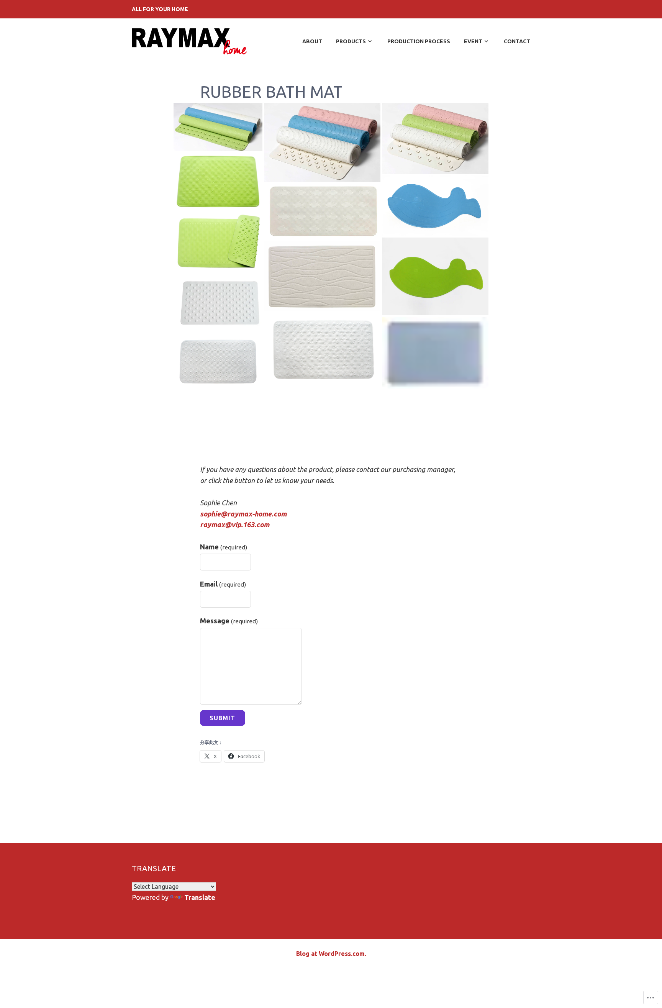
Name (223, 547)
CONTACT (517, 41)
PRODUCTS (351, 41)
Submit (222, 718)
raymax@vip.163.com (234, 524)
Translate (199, 897)
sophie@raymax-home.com (243, 514)
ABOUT (312, 41)
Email (223, 584)
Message (229, 620)
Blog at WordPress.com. (331, 953)
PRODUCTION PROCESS (418, 41)
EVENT (473, 41)
